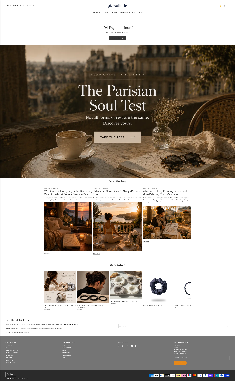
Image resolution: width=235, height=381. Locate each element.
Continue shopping (117, 38)
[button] (46, 291)
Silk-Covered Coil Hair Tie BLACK (152, 305)
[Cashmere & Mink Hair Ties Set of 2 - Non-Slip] (126, 285)
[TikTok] (136, 346)
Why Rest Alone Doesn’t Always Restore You (116, 193)
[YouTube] (132, 346)
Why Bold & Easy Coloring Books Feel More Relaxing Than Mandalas (165, 193)
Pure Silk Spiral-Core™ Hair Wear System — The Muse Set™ (60, 306)
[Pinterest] (127, 346)
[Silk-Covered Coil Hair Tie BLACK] (159, 287)
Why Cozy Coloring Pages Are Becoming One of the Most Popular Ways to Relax (68, 193)
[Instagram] (123, 346)
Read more (47, 253)
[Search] (216, 6)
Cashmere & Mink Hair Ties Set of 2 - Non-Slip (123, 301)
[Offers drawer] (220, 6)
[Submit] (227, 326)
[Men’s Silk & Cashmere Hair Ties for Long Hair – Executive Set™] (93, 287)
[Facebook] (119, 346)
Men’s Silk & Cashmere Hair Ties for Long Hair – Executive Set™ (90, 306)
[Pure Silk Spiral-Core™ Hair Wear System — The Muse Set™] (60, 287)
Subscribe (180, 363)
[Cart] (225, 6)
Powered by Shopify (23, 378)
